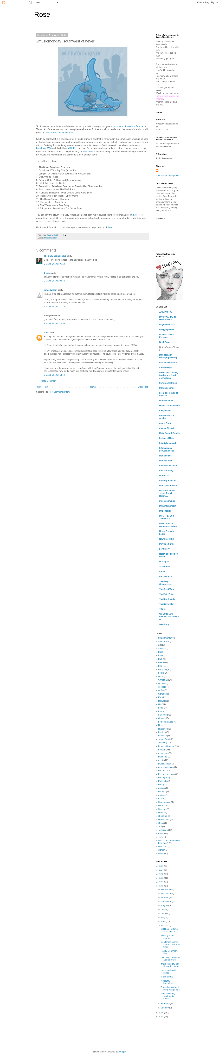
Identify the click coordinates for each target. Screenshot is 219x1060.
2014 (161, 870)
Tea (160, 826)
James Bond (164, 739)
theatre (161, 833)
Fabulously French (168, 362)
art (159, 645)
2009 (161, 1013)
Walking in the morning (167, 936)
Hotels (161, 725)
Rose (42, 14)
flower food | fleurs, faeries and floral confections (168, 375)
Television (163, 830)
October (165, 897)
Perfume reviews (166, 774)
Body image (163, 669)
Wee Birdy (164, 624)
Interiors (162, 732)
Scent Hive (164, 566)
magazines (163, 753)
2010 (161, 886)
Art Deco (162, 648)
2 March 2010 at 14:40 (54, 375)
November (166, 893)
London (161, 750)
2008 (161, 1016)
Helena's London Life (169, 405)
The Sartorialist (166, 604)
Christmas (163, 680)
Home (93, 387)
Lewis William (50, 290)
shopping (162, 816)
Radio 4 (162, 792)
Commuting (163, 694)
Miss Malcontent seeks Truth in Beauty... (167, 493)
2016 (161, 866)
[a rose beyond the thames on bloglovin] (169, 299)
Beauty (161, 662)
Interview (162, 736)
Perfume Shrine (167, 544)
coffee (161, 690)
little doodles (165, 456)
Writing (161, 853)
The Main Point (166, 594)
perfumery (164, 549)
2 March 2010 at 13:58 (54, 323)
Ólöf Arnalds (89, 151)
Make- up (162, 757)
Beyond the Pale (167, 324)
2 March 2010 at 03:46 (54, 281)
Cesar (47, 273)
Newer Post (42, 387)
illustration (163, 729)
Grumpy (162, 718)
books (161, 673)
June (163, 913)
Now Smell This (166, 539)
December (166, 889)
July (163, 909)
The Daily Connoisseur (55, 256)
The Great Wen (166, 589)
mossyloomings (167, 501)
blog (160, 666)
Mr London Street (167, 506)
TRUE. (162, 609)
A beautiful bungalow (167, 982)
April (163, 921)
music (161, 760)
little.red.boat (165, 461)
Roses (161, 798)
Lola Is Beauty (166, 470)
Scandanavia (164, 802)
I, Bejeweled (165, 410)
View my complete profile (167, 175)
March (164, 925)
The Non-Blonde (167, 599)
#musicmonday (50, 238)
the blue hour (165, 576)
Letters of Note (166, 438)
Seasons (162, 809)
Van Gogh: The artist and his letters (170, 958)
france (161, 711)
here (135, 215)
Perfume (162, 770)
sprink (162, 571)
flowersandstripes (168, 383)
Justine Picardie (167, 428)
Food (160, 708)
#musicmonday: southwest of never (168, 996)
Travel (161, 837)
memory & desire (167, 480)
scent (160, 805)
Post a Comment (48, 381)
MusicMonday (164, 764)
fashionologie (165, 367)
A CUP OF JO (165, 312)
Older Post (143, 387)
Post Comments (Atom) (59, 392)
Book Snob (164, 342)
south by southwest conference (127, 126)
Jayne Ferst (165, 423)
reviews (161, 795)
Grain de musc (166, 400)
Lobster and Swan (168, 466)
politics (161, 788)
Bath (160, 659)
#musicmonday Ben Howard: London (170, 965)
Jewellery (162, 743)
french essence (167, 388)
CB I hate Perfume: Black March (169, 930)
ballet (160, 655)
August (164, 905)
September (166, 901)
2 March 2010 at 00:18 (54, 264)
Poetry (161, 784)
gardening (163, 715)
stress (161, 823)
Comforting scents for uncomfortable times (170, 944)
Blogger (122, 1052)
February (165, 1003)
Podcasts (162, 781)
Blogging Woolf (166, 329)
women (161, 850)
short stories (164, 819)
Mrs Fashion (165, 511)
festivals (162, 701)
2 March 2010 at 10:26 (54, 306)
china (160, 676)
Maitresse (164, 475)
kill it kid (72, 148)
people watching (166, 767)
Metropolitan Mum (168, 485)
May (163, 917)
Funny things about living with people (170, 988)
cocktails (162, 687)
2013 (161, 874)
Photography (164, 777)
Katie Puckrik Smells (169, 433)
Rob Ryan (164, 561)
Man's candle (167, 977)
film (160, 704)
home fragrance (165, 722)
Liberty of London (166, 746)
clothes (161, 683)
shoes (161, 812)
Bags (160, 652)
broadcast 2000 (43, 148)
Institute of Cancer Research (60, 132)
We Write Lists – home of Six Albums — (169, 617)
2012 (161, 878)
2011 (161, 882)
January (165, 1008)
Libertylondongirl (167, 443)
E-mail (161, 697)
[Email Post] (64, 235)
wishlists (162, 846)
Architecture (163, 641)
